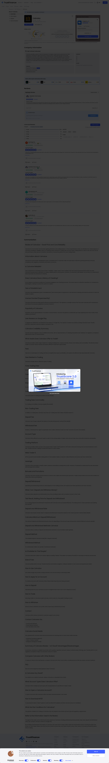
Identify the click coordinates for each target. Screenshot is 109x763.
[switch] (39, 760)
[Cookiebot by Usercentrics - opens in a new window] (10, 760)
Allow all (96, 751)
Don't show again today (54, 393)
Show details (68, 760)
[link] (54, 380)
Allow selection (96, 755)
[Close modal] (78, 371)
